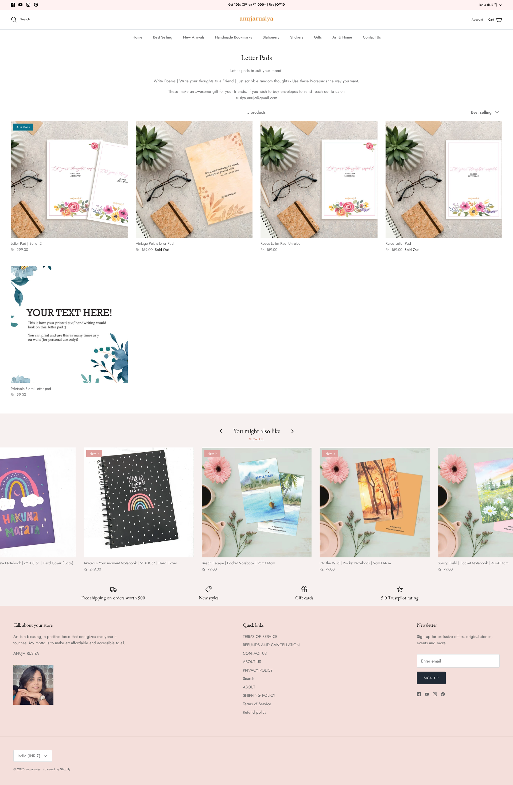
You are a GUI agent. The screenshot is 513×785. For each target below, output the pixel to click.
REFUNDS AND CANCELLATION (271, 645)
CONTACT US (255, 653)
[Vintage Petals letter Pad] (194, 179)
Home (137, 37)
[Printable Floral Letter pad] (69, 324)
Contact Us (372, 37)
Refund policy (254, 712)
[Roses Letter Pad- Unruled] (319, 179)
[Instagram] (28, 5)
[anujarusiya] (256, 19)
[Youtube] (20, 5)
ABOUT (249, 687)
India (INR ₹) (488, 4)
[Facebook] (13, 5)
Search (248, 678)
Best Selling (162, 37)
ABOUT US (252, 662)
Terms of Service (257, 704)
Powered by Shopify (56, 769)
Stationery (271, 37)
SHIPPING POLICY (259, 695)
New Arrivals (193, 37)
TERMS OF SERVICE (260, 637)
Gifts (318, 37)
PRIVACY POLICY (258, 670)
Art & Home (342, 37)
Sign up (431, 677)
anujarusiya (33, 769)
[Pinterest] (36, 5)
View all (256, 439)
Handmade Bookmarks (233, 37)
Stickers (296, 37)
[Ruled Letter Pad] (444, 179)
